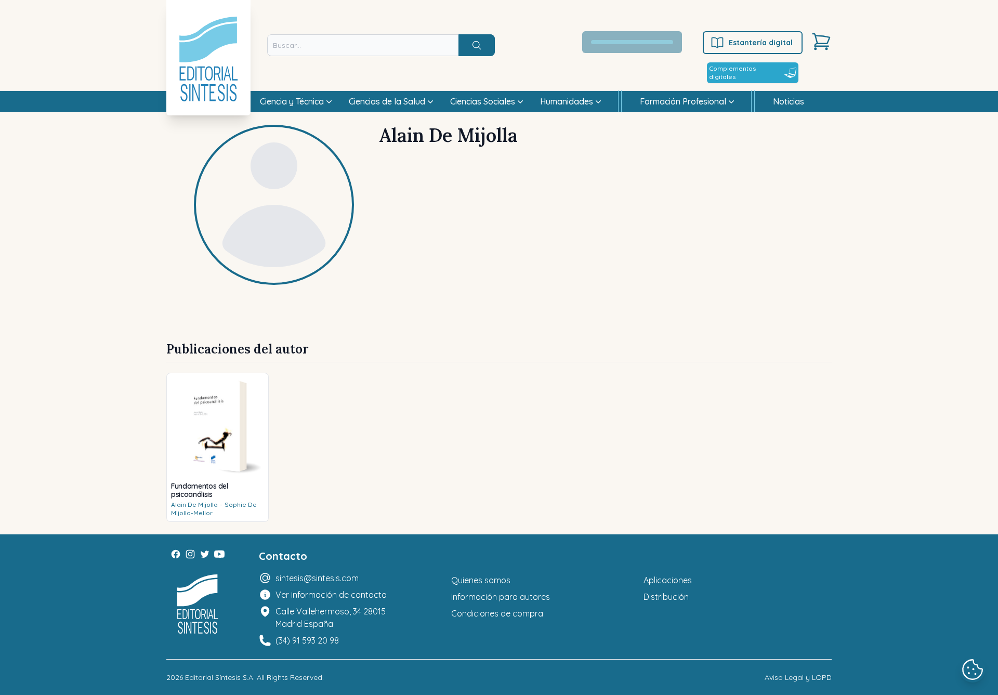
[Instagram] (190, 554)
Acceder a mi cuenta (638, 42)
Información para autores (500, 597)
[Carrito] (821, 41)
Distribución (666, 597)
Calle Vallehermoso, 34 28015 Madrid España (330, 617)
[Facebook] (175, 554)
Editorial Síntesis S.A (219, 677)
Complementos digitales (732, 72)
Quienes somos (480, 580)
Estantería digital (761, 42)
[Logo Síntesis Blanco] (197, 604)
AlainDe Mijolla (194, 504)
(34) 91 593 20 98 (307, 640)
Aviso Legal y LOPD (798, 677)
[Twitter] (205, 554)
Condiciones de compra (497, 613)
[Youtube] (219, 554)
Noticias (788, 101)
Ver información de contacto (331, 594)
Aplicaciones (668, 580)
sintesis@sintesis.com (317, 578)
